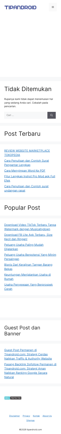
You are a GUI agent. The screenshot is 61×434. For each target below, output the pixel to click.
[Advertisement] (30, 46)
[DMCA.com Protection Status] (12, 398)
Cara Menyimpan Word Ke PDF (24, 170)
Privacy (26, 416)
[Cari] (51, 115)
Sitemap (30, 420)
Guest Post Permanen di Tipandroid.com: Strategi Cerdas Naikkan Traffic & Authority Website (28, 354)
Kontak (36, 416)
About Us (47, 416)
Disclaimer (14, 416)
